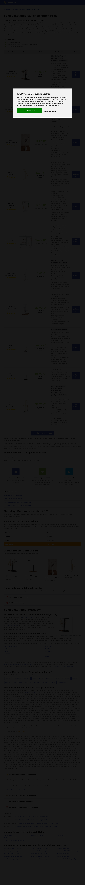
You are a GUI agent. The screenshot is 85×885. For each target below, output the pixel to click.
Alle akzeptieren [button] (29, 111)
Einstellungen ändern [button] (49, 111)
